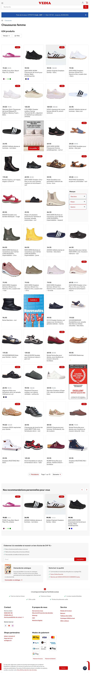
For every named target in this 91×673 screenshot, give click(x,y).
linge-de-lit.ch (8, 638)
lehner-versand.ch (9, 636)
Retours (62, 613)
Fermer (63, 668)
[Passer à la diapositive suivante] (86, 489)
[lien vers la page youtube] (9, 625)
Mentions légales (37, 620)
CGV (33, 618)
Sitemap (34, 615)
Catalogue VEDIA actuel (67, 618)
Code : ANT (38, 15)
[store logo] (45, 3)
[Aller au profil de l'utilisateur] (83, 2)
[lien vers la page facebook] (6, 625)
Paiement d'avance (38, 658)
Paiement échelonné (50, 658)
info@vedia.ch (8, 615)
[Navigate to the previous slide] (82, 489)
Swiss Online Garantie (56, 574)
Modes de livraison (66, 611)
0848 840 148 (8, 613)
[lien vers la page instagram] (12, 625)
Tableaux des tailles (66, 616)
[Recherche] (85, 7)
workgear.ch (7, 640)
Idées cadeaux (64, 621)
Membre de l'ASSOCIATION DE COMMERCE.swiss (65, 577)
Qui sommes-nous (37, 611)
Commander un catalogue (12, 580)
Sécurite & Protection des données (42, 613)
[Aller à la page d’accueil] (2, 20)
